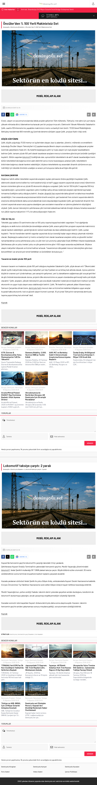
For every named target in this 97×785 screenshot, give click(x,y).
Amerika (52, 347)
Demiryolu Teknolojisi (63, 347)
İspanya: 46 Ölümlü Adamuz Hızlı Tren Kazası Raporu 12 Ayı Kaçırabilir (60, 667)
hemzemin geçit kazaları (26, 634)
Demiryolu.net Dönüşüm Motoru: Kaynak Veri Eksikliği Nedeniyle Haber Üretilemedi (36, 706)
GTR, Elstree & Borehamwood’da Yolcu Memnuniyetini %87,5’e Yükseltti (11, 355)
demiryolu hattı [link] (35, 288)
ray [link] (32, 131)
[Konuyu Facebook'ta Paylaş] (3, 114)
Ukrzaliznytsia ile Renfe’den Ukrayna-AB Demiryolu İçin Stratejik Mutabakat (35, 396)
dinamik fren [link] (49, 193)
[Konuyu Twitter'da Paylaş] (8, 114)
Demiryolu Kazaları (17, 469)
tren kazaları (39, 634)
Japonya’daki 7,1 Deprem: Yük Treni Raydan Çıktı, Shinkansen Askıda (36, 667)
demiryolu (13, 634)
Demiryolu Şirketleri (17, 27)
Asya (27, 660)
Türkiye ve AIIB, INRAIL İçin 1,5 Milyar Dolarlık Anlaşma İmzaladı (11, 705)
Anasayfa (6, 27)
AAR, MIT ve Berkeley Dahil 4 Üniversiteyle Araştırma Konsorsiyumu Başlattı (59, 355)
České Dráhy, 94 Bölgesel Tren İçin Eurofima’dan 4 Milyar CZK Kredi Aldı (84, 354)
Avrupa (3, 347)
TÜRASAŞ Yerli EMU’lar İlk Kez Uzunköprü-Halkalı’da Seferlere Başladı (12, 667)
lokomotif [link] (26, 157)
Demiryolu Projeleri (8, 698)
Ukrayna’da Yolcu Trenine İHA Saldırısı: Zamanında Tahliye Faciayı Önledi (84, 667)
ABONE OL (23, 114)
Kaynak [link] (4, 302)
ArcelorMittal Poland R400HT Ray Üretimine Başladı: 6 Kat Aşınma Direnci (11, 396)
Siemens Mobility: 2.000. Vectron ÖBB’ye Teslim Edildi (35, 354)
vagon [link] (55, 182)
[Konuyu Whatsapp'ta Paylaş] (12, 114)
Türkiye (20, 660)
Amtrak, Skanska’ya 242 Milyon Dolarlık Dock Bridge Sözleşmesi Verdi (47, 9)
